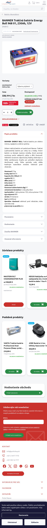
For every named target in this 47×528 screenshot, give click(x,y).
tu (10, 510)
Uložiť (6, 125)
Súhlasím (35, 522)
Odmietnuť (12, 522)
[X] (9, 466)
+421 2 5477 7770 (13, 456)
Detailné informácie (9, 119)
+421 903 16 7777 (13, 460)
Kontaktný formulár (13, 473)
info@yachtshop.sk (13, 451)
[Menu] (44, 2)
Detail (13, 304)
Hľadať (42, 9)
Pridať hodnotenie (12, 393)
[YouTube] (32, 466)
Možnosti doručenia (32, 106)
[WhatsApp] (26, 466)
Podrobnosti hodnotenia (30, 31)
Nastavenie (23, 515)
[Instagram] (15, 466)
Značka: (7, 37)
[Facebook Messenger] (20, 466)
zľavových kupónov (20, 429)
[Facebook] (4, 466)
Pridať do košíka (22, 112)
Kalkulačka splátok (12, 103)
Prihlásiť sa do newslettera (13, 435)
